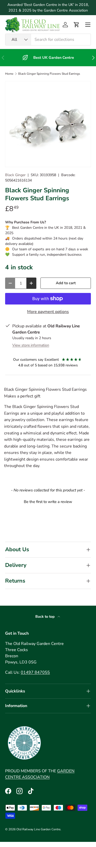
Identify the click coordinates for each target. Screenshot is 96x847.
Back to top (45, 616)
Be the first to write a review (48, 501)
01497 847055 (35, 672)
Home (9, 73)
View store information (30, 345)
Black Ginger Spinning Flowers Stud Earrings (49, 73)
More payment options (48, 312)
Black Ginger (15, 175)
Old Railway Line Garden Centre (38, 829)
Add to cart (66, 282)
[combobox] (48, 39)
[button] (76, 24)
